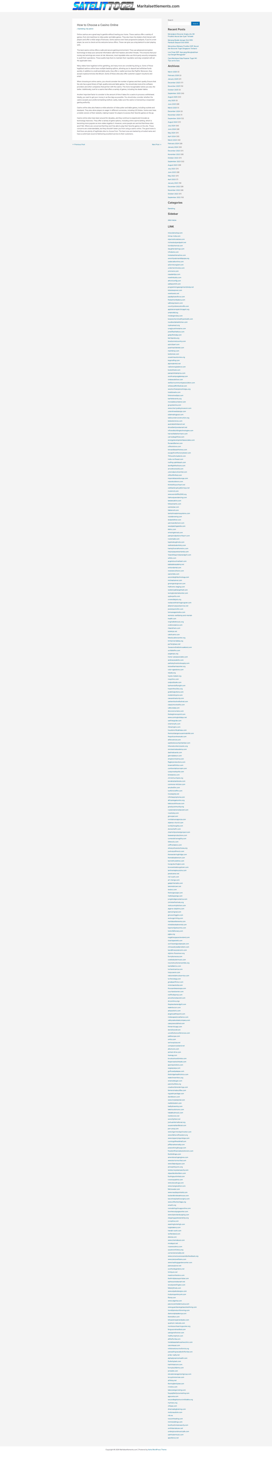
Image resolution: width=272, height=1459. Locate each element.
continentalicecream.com (177, 768)
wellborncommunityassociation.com (181, 383)
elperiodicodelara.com (176, 239)
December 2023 (174, 151)
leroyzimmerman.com (176, 1377)
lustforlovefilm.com (175, 791)
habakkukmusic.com (175, 1113)
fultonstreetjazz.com (175, 395)
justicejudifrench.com (176, 851)
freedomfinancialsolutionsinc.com (180, 1151)
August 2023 (173, 165)
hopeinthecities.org (175, 689)
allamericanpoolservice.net (178, 606)
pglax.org (171, 934)
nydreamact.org (174, 325)
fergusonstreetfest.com (177, 1329)
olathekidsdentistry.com (177, 545)
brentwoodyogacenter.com (178, 1211)
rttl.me (170, 1415)
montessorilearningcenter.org (179, 1326)
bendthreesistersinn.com (177, 950)
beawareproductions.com (177, 835)
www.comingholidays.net (177, 717)
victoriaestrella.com (175, 985)
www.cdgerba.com (175, 1301)
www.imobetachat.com (176, 1100)
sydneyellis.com (174, 596)
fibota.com (172, 1298)
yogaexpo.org (173, 654)
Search (170, 20)
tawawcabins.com (174, 501)
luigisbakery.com (174, 1227)
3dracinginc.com (174, 727)
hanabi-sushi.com (174, 1231)
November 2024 (174, 115)
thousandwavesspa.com (177, 988)
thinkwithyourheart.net (176, 485)
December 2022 (174, 187)
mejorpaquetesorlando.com (178, 552)
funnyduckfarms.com (176, 1368)
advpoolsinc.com (174, 1011)
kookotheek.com (174, 370)
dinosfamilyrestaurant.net (177, 427)
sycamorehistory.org (175, 1250)
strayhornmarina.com (176, 759)
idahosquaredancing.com (177, 497)
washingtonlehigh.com (176, 1224)
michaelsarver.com (175, 580)
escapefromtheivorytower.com (179, 453)
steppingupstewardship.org (178, 1218)
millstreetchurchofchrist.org (178, 1349)
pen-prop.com (173, 1129)
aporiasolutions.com (175, 1065)
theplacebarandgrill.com (177, 1004)
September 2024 (174, 118)
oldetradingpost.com (175, 415)
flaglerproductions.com (176, 762)
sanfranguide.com (174, 721)
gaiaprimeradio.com (175, 883)
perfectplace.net (174, 644)
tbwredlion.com (174, 1317)
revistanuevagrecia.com (177, 819)
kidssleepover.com (175, 290)
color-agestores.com (175, 670)
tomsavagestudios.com (176, 612)
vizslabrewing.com (175, 517)
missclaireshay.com (175, 233)
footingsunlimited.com (176, 1176)
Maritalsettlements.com (158, 6)
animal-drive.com (174, 1052)
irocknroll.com (173, 491)
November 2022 (174, 190)
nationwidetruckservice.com (178, 976)
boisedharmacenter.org (176, 666)
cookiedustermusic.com (177, 960)
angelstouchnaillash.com (177, 561)
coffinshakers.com (175, 845)
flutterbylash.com (174, 1361)
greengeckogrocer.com (176, 583)
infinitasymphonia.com (176, 797)
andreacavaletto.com (175, 660)
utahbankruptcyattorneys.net (179, 488)
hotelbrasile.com (174, 392)
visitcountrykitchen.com (177, 905)
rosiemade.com (173, 539)
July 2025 (171, 100)
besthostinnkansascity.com (178, 1425)
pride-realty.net (174, 1355)
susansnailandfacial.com (177, 1125)
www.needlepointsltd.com (177, 1192)
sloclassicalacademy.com (177, 749)
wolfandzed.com (174, 1234)
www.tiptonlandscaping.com (178, 1215)
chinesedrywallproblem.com (178, 947)
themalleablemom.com (176, 858)
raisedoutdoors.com (175, 481)
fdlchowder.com (174, 1189)
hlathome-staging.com (176, 587)
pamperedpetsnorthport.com (179, 536)
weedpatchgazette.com (176, 526)
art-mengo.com (174, 880)
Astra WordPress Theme (157, 1450)
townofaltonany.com (175, 931)
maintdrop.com (173, 351)
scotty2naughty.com (175, 826)
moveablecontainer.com (177, 402)
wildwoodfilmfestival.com (177, 386)
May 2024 (171, 133)
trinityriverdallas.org (175, 641)
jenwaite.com (173, 1371)
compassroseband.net (176, 1046)
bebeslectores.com (175, 421)
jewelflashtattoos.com (176, 332)
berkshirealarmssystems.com (179, 513)
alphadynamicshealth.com (177, 1358)
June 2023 (172, 172)
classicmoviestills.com (176, 705)
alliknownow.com (174, 740)
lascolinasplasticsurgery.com (179, 1199)
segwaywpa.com (174, 1068)
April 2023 (172, 179)
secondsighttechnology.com (178, 577)
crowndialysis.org (174, 599)
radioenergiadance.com (177, 367)
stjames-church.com (175, 823)
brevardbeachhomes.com (177, 450)
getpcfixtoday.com (175, 335)
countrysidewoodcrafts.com (178, 306)
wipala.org (172, 673)
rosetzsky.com (173, 813)
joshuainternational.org (176, 1122)
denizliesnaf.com (174, 1030)
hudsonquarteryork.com (177, 1294)
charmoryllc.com (174, 724)
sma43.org (172, 1205)
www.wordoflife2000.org (177, 494)
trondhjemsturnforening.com (179, 1310)
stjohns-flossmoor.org (176, 953)
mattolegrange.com (175, 896)
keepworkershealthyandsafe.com (180, 319)
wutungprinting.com (175, 918)
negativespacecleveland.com (179, 937)
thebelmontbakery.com (176, 300)
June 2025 (172, 104)
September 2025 (174, 93)
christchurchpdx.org (175, 778)
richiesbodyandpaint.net (177, 242)
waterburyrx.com (174, 1007)
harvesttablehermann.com (178, 434)
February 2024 (173, 143)
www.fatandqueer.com (176, 1164)
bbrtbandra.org (173, 338)
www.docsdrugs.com (176, 1183)
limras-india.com (174, 236)
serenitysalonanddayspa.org (178, 258)
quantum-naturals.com (176, 1323)
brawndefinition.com (175, 765)
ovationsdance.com (175, 625)
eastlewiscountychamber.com (179, 743)
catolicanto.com (174, 634)
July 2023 (171, 169)
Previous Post (78, 144)
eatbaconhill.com (174, 284)
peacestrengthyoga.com (177, 1148)
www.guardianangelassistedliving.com (182, 1307)
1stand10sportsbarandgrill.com (179, 555)
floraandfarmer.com (175, 443)
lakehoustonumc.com (176, 1109)
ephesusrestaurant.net (176, 1282)
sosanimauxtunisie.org (176, 357)
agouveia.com (173, 1396)
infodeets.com (173, 252)
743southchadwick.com (177, 456)
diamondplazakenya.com (177, 1313)
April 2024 (172, 136)
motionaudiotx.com (175, 1412)
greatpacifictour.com (175, 982)
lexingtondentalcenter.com (178, 593)
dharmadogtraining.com (177, 1409)
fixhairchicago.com (175, 1027)
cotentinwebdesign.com (177, 411)
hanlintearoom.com (175, 1364)
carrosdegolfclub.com (176, 437)
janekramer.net (173, 874)
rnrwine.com (172, 1387)
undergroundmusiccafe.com (178, 1431)
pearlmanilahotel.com (176, 348)
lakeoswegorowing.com (177, 1390)
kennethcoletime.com (176, 861)
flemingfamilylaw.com (176, 1384)
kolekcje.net (172, 631)
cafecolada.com (174, 708)
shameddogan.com (175, 1081)
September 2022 (174, 197)
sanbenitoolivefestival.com (178, 701)
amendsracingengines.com (178, 1157)
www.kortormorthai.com (177, 1160)
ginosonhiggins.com (175, 915)
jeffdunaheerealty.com (176, 1145)
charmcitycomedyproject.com (179, 832)
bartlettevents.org (174, 399)
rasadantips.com (174, 274)
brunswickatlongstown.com (178, 867)
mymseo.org (172, 1403)
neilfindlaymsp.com (175, 995)
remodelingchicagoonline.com (179, 1208)
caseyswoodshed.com (176, 1023)
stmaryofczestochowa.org (177, 848)
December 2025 (174, 83)
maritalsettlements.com (177, 921)
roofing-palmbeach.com (177, 462)
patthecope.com (174, 1036)
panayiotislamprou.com (176, 373)
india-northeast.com (175, 459)
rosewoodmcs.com (175, 1247)
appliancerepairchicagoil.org (178, 309)
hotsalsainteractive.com (177, 255)
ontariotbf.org (173, 313)
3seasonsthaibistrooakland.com (180, 647)
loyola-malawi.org (174, 676)
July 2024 (171, 126)
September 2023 (174, 161)
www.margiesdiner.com (177, 1186)
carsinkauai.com (174, 1345)
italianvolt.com (173, 510)
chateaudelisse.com (175, 379)
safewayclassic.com (175, 303)
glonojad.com (173, 816)
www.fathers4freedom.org (178, 1135)
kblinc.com (172, 529)
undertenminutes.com (176, 268)
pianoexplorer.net (174, 1266)
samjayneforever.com (176, 1333)
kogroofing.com (174, 360)
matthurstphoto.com (175, 1336)
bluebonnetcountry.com (177, 341)
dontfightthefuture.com (176, 466)
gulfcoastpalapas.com (176, 1071)
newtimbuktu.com (174, 277)
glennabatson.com (175, 756)
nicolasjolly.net (173, 794)
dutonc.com (172, 890)
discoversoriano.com (176, 711)
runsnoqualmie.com (175, 1180)
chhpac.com (172, 1406)
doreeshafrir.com (174, 829)
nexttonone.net (173, 1116)
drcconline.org (173, 1001)
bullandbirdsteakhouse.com (178, 1196)
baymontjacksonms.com (177, 928)
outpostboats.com (174, 682)
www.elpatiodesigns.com (177, 1291)
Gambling (81, 29)
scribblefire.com (174, 650)
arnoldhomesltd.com (175, 469)
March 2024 (172, 140)
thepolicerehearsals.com (177, 737)
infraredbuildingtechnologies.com (180, 430)
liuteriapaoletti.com (175, 941)
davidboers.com (174, 1097)
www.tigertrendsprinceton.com (179, 1132)
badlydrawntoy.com (175, 1106)
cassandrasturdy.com (176, 698)
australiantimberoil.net (176, 424)
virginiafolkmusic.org (176, 622)
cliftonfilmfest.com (175, 475)
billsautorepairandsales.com (178, 1320)
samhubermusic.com (175, 1435)
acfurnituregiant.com (175, 265)
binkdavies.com (174, 775)
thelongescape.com (175, 893)
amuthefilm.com (174, 788)
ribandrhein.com (174, 628)
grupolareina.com (174, 405)
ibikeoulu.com (173, 842)
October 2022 (173, 194)
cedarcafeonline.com (176, 262)
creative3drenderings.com (178, 1087)
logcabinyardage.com (176, 1094)
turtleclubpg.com (174, 979)
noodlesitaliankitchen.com (178, 322)
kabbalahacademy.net (176, 564)
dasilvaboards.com (175, 752)
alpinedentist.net (174, 364)
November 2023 (174, 154)
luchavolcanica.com (175, 969)
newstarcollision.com (176, 571)
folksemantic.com (174, 504)
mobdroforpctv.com (175, 695)
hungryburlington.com (176, 864)
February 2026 (173, 75)
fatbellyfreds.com (174, 1288)
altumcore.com (173, 1049)
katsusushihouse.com (176, 803)
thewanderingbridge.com (177, 854)
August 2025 (172, 97)
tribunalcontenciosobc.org (178, 746)
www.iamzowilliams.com (177, 1259)
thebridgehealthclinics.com (178, 1074)
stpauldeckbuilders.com (177, 1173)
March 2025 (172, 108)
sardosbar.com (173, 507)
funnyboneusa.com (175, 956)
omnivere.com (173, 271)
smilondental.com (174, 568)
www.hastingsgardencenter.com (180, 1262)
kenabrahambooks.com (176, 781)
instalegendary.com (175, 316)
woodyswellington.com (176, 1285)
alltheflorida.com (174, 1339)
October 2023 (173, 158)
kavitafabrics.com (174, 966)
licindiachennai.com (175, 246)
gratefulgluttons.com (175, 692)
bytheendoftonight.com (176, 686)
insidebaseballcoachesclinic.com (180, 1342)
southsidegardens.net (176, 1269)
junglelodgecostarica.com (177, 899)
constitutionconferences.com (179, 1033)
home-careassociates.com (178, 657)
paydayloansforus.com (176, 297)
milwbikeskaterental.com (177, 925)
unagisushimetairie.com (177, 328)
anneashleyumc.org (175, 1167)
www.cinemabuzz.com (176, 1240)
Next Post (156, 144)
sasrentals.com (173, 574)
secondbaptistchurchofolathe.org (180, 1400)
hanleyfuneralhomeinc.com (178, 548)
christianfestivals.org (176, 902)
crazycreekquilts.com (176, 772)
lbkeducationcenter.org (176, 638)
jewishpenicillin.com (175, 609)
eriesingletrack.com (175, 532)
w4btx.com (172, 558)
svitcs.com (172, 1039)
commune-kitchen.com (176, 784)
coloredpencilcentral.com (177, 472)
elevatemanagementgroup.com (179, 1374)
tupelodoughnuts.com (176, 542)
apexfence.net (173, 1438)
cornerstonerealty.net (176, 1253)
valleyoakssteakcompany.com (179, 1020)
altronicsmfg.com (174, 281)
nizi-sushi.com (173, 877)
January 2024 (173, 147)
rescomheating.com (175, 1419)
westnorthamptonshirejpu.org (179, 389)
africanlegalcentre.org (176, 800)
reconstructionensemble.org (178, 963)
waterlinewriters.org (175, 1078)
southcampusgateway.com (178, 376)
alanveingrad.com (174, 912)
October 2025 (173, 90)
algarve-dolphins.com (176, 909)
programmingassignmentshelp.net (181, 287)
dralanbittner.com (174, 520)
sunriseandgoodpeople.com (178, 944)
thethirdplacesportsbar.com (178, 1278)
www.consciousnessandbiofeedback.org (183, 1256)
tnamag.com (172, 1055)
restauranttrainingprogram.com (179, 603)
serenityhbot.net (174, 1119)
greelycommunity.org (176, 807)
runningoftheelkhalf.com (177, 1141)
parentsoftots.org (174, 1084)
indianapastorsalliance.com (178, 1017)
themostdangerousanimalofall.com (181, 733)
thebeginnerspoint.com (176, 714)
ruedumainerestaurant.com (178, 810)
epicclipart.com (173, 344)
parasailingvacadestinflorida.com (180, 1352)
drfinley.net (172, 1380)
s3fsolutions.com (174, 446)
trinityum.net (172, 1272)
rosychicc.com (173, 679)
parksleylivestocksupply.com (178, 663)
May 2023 (171, 176)
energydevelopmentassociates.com (181, 440)
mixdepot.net (173, 1243)
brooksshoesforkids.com (177, 1058)
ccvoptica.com (173, 1221)
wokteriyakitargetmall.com (178, 590)
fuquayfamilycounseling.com (178, 1393)
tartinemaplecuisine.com (177, 870)
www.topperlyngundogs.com (178, 1138)
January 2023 (173, 183)
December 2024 (174, 111)
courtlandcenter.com (175, 992)
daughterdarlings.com (176, 249)
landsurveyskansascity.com (178, 1170)
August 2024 (173, 122)
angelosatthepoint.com (176, 1014)
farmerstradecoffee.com (177, 1090)
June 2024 (172, 129)
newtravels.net (173, 293)
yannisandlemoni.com (176, 523)
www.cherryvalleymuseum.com (179, 408)
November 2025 (174, 86)
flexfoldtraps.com (174, 1154)
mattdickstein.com (175, 1103)
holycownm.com (174, 972)
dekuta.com (172, 1237)
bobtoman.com (173, 354)
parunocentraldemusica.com (178, 1304)
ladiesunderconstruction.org (178, 418)
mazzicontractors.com (176, 1275)
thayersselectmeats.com (177, 1062)
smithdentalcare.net (175, 1428)
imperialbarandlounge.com (178, 478)
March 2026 (172, 72)
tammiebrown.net (174, 886)
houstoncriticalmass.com (177, 730)
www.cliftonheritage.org (177, 1202)
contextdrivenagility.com (177, 839)
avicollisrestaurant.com (176, 998)
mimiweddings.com (175, 1422)
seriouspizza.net (174, 1043)
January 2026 (173, 79)
